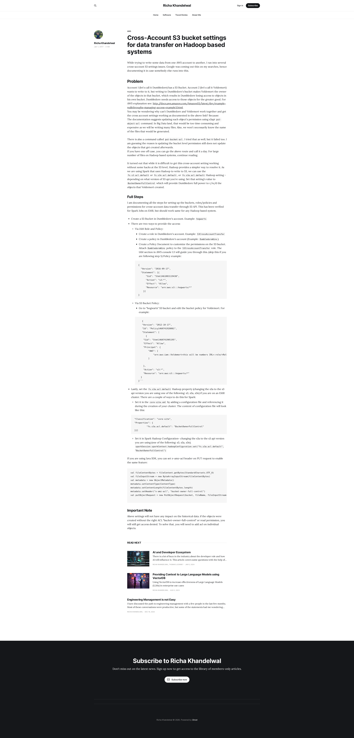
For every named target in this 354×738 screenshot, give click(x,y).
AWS (129, 31)
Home (155, 15)
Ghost (194, 720)
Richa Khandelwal (177, 5)
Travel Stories (181, 15)
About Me (196, 15)
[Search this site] (95, 5)
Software (167, 15)
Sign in (240, 5)
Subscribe (253, 5)
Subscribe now (179, 679)
